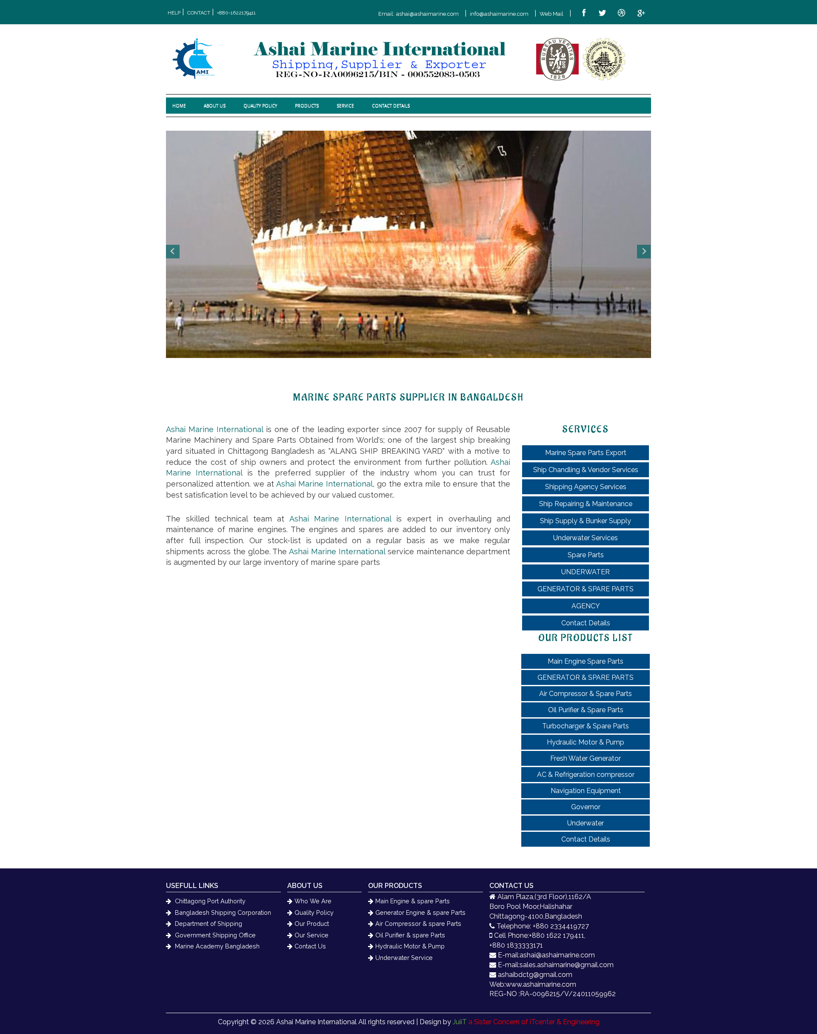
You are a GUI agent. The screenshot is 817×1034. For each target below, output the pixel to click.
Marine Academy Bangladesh (216, 946)
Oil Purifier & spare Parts (410, 935)
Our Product (311, 923)
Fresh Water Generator (585, 758)
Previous (173, 251)
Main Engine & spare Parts (412, 901)
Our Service (311, 935)
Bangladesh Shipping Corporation (222, 912)
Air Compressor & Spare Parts (585, 694)
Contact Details (585, 623)
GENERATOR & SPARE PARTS (585, 589)
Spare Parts (586, 555)
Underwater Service (404, 957)
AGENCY (585, 606)
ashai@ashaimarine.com (427, 14)
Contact (198, 13)
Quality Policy (314, 912)
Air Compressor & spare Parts (418, 923)
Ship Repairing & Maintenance (585, 504)
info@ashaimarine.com (499, 14)
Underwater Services (585, 538)
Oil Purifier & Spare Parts (585, 710)
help (174, 13)
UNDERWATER (585, 572)
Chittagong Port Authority (209, 901)
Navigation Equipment (586, 791)
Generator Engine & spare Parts (420, 912)
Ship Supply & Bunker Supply (585, 521)
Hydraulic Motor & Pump (585, 742)
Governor (585, 807)
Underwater (585, 823)
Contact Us (310, 946)
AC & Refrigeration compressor (585, 774)
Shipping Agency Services (585, 487)
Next (644, 251)
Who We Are (312, 901)
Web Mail (551, 14)
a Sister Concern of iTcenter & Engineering (526, 1022)
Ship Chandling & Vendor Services (585, 470)
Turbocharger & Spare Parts (585, 726)
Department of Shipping (207, 923)
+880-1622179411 (236, 13)
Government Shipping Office (214, 935)
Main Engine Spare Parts (585, 661)
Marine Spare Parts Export (585, 453)
